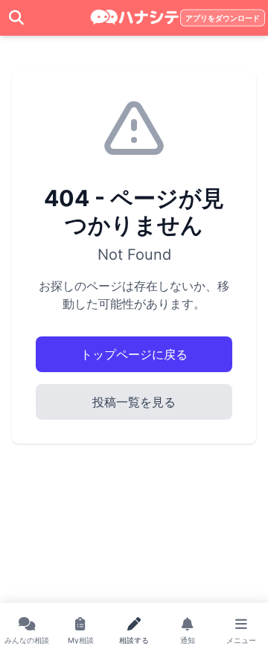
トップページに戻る (134, 354)
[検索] (16, 17)
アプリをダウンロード (222, 18)
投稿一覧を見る (134, 401)
